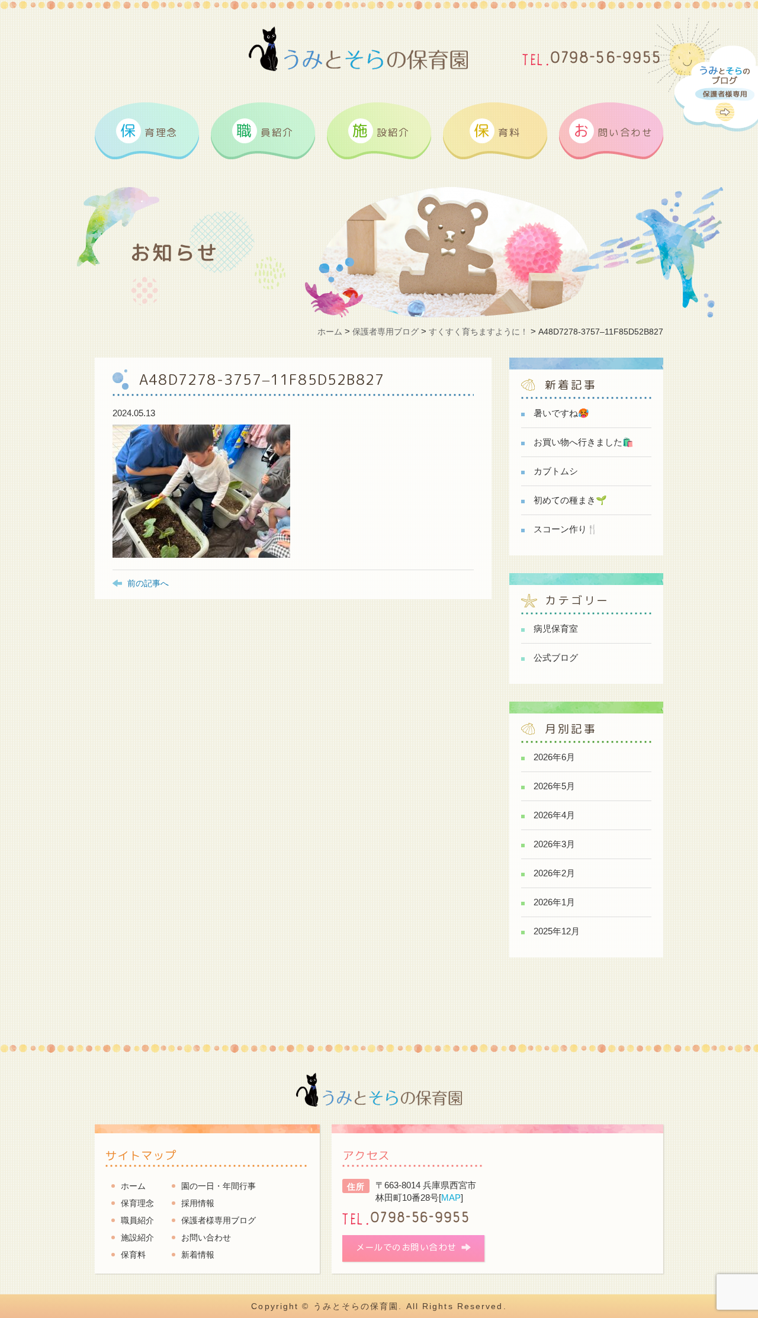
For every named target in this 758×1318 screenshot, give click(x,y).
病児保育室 (556, 628)
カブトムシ (556, 471)
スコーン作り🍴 (566, 529)
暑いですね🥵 (561, 413)
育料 (497, 130)
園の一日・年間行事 (218, 1186)
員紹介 (265, 130)
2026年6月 (554, 757)
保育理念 (137, 1203)
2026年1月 (554, 902)
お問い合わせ (206, 1237)
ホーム (133, 1186)
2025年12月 (557, 931)
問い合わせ (613, 130)
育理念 (149, 130)
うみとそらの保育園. (358, 1306)
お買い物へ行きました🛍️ (584, 442)
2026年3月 (554, 844)
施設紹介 (137, 1237)
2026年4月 (554, 815)
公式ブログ (556, 657)
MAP (451, 1197)
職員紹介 (137, 1220)
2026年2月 (554, 873)
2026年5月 (554, 786)
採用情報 (197, 1203)
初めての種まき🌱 (570, 500)
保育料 (133, 1254)
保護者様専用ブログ (218, 1220)
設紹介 (381, 130)
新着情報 (197, 1254)
